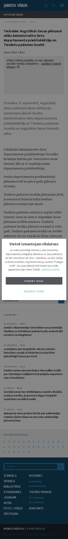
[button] (34, 291)
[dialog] (34, 269)
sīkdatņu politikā (50, 269)
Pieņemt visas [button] (34, 281)
